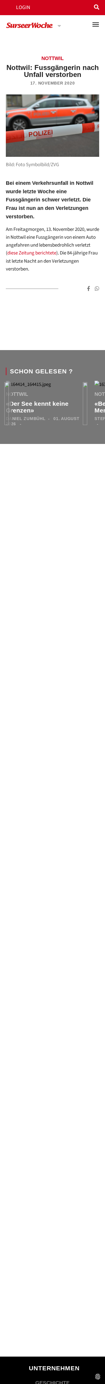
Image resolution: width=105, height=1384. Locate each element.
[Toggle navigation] (96, 24)
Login (23, 7)
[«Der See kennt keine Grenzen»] (28, 385)
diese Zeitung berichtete (31, 253)
